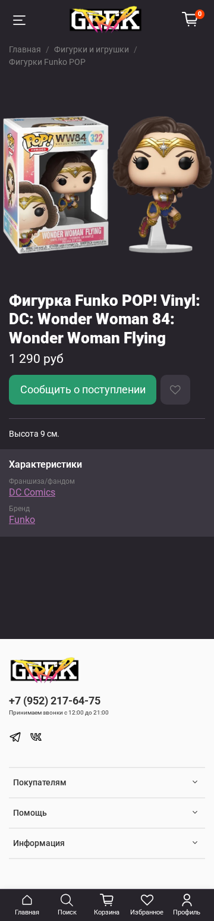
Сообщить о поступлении (83, 390)
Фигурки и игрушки (91, 49)
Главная (25, 49)
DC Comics (32, 492)
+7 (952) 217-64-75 (54, 700)
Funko (22, 519)
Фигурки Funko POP (47, 62)
